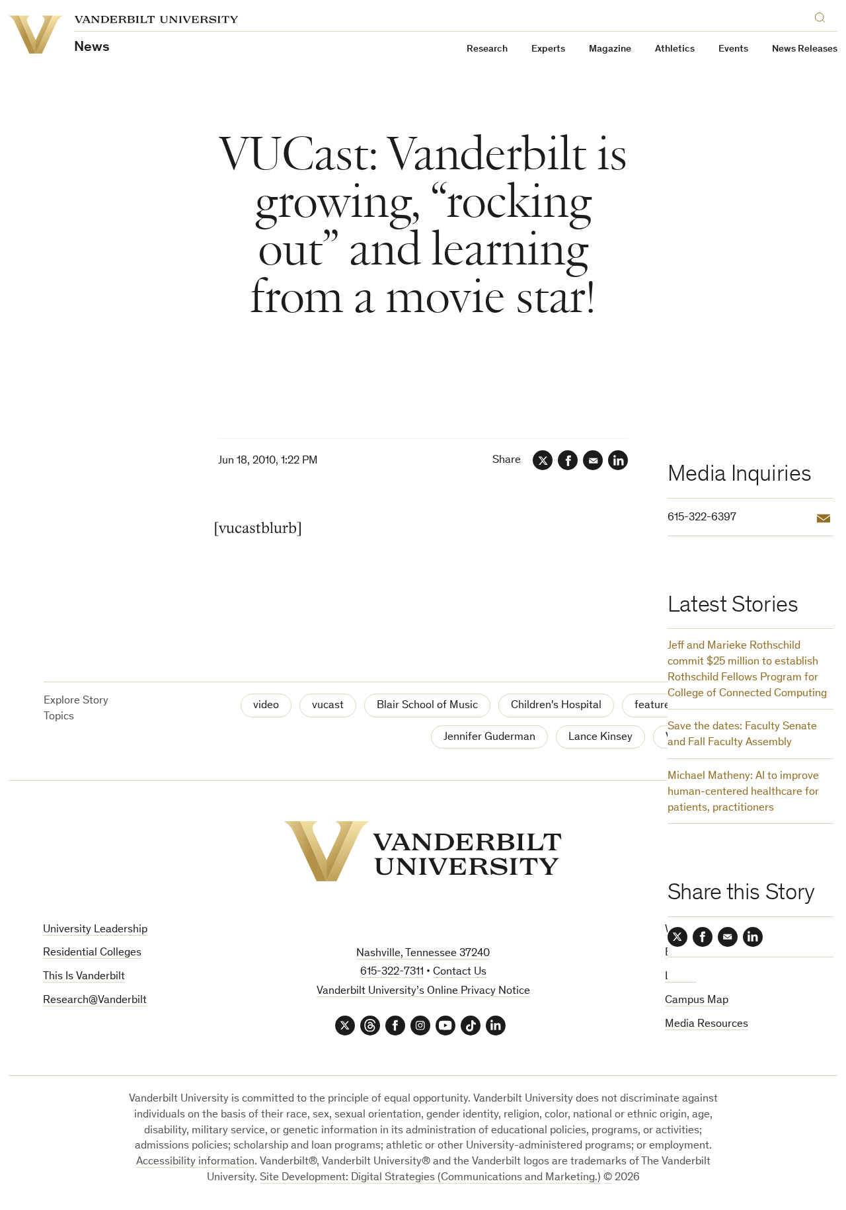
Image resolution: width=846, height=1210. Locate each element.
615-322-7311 (392, 972)
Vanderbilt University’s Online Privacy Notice (423, 991)
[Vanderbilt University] (423, 851)
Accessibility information (195, 1162)
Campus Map (696, 1000)
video (266, 705)
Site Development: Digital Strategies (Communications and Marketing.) (430, 1178)
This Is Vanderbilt (84, 977)
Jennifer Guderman (489, 737)
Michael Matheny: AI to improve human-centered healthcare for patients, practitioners (743, 792)
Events (733, 49)
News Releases (804, 49)
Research (487, 49)
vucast (328, 705)
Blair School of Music (427, 705)
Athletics (675, 49)
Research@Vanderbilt (95, 1000)
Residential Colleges (92, 953)
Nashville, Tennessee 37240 (423, 953)
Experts (548, 49)
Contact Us (459, 972)
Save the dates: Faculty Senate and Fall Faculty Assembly (742, 734)
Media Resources (706, 1024)
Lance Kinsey (600, 737)
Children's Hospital (556, 705)
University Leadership (95, 930)
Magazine (610, 49)
